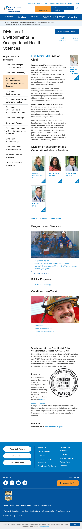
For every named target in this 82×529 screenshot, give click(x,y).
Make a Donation (67, 458)
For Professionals (17, 463)
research (42, 399)
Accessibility (50, 511)
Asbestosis (38, 326)
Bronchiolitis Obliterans (43, 328)
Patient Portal (42, 4)
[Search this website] (77, 8)
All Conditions (38, 336)
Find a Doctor (22, 17)
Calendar (63, 466)
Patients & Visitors (34, 17)
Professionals (61, 4)
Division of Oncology (15, 117)
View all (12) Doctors (39, 219)
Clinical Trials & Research (60, 17)
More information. (44, 526)
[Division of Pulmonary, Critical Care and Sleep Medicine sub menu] (4, 131)
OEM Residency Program (53, 427)
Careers (52, 3)
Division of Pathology (15, 123)
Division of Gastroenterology (13, 92)
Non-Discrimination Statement (32, 511)
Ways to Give (72, 17)
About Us (31, 4)
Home (6, 22)
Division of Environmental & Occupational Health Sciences (15, 82)
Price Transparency (63, 511)
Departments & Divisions (28, 22)
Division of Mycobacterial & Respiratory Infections (15, 110)
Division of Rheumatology (12, 140)
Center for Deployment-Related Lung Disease (51, 263)
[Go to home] (15, 9)
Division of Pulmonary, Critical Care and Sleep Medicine (16, 131)
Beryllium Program (41, 260)
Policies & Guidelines (11, 511)
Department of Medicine (46, 22)
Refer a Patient (57, 9)
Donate (69, 8)
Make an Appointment (43, 9)
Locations (64, 454)
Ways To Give (17, 456)
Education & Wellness (47, 17)
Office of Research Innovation (14, 163)
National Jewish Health (15, 516)
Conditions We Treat (9, 17)
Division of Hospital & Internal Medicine (15, 148)
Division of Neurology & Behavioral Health (16, 100)
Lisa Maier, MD (40, 56)
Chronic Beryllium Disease (44, 331)
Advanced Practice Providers (14, 156)
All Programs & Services (41, 273)
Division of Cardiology (15, 72)
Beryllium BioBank (38, 403)
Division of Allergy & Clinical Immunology (15, 66)
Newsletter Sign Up (68, 483)
